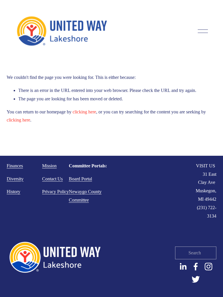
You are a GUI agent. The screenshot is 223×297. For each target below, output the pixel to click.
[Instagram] (208, 266)
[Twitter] (196, 279)
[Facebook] (196, 266)
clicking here (84, 111)
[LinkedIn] (183, 266)
